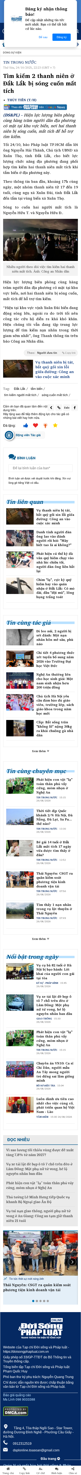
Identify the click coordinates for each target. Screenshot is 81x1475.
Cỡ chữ (40, 1473)
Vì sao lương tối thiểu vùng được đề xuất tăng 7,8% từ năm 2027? (40, 1152)
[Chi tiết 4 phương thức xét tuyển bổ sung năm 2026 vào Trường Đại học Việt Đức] (20, 659)
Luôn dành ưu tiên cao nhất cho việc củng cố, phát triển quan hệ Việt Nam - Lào (55, 1105)
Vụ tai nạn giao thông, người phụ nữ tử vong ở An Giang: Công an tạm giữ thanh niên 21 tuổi (39, 1216)
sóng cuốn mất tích (55, 395)
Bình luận (57, 1473)
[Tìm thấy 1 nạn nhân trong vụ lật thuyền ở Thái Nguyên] (40, 1253)
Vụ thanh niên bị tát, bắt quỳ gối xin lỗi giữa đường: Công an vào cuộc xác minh (54, 369)
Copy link (24, 1473)
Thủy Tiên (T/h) (21, 100)
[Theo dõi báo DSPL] (40, 107)
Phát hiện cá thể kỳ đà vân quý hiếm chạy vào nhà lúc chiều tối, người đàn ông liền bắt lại (55, 562)
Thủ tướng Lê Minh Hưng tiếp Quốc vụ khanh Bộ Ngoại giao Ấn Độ (38, 1199)
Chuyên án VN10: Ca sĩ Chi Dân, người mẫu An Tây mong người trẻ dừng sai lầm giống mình (55, 1072)
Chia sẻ (73, 1473)
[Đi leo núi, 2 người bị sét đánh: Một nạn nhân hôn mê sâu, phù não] (20, 637)
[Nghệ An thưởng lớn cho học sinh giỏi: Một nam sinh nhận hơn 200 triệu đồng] (20, 680)
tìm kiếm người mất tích (20, 395)
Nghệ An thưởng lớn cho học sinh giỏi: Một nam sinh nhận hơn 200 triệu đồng (54, 681)
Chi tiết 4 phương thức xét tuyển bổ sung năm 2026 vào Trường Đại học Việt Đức (55, 659)
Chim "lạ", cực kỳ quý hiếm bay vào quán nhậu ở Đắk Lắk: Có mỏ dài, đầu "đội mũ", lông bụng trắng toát (55, 588)
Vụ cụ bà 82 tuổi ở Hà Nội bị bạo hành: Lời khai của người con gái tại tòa (55, 971)
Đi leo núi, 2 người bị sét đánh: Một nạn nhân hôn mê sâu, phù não (54, 637)
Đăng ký (62, 37)
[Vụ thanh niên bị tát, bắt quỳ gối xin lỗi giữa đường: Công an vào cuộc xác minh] (18, 369)
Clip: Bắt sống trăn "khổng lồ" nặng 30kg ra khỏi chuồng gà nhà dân (54, 728)
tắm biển (36, 388)
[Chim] (20, 586)
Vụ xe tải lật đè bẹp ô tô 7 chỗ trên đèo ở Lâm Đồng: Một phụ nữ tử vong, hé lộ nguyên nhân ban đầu (54, 1005)
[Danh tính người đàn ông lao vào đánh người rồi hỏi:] (20, 538)
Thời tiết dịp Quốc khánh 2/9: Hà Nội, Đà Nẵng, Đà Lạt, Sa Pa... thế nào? (54, 817)
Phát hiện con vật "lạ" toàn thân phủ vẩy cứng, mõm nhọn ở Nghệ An (54, 786)
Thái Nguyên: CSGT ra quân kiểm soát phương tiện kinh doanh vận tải (54, 879)
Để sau (43, 37)
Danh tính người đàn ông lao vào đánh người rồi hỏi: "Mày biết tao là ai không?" (53, 538)
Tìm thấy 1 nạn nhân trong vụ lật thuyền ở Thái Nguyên (54, 909)
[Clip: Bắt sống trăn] (20, 728)
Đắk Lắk (19, 388)
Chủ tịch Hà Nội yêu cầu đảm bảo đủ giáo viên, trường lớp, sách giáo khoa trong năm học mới (55, 705)
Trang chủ (8, 1473)
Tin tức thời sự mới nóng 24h (26, 1279)
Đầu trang (49, 1458)
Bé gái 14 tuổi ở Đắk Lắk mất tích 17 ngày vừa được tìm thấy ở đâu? (53, 848)
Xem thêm (39, 751)
